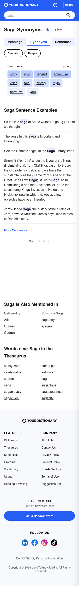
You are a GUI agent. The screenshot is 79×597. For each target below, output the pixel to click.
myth (56, 83)
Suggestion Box (52, 484)
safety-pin (49, 365)
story (13, 74)
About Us (47, 440)
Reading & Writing (15, 484)
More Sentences (15, 230)
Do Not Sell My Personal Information (39, 558)
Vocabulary (11, 469)
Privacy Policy (50, 455)
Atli (6, 319)
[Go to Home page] (21, 4)
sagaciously (12, 391)
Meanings (14, 41)
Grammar (10, 462)
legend (42, 74)
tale (27, 83)
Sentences (63, 41)
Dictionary (10, 440)
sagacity (47, 398)
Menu (69, 5)
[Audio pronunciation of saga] (47, 29)
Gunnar (9, 326)
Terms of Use (50, 476)
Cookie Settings (52, 469)
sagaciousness (52, 391)
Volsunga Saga (53, 313)
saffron (9, 378)
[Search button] (68, 15)
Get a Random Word (39, 516)
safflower (48, 372)
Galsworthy (12, 313)
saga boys (49, 319)
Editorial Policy (51, 462)
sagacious (49, 385)
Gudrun (9, 332)
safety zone (12, 365)
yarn (33, 91)
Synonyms (38, 41)
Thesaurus (11, 447)
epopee (47, 326)
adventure (61, 74)
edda (13, 83)
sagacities (11, 398)
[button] (55, 5)
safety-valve (12, 372)
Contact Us (49, 447)
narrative (16, 91)
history (41, 83)
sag (44, 378)
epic (27, 74)
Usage (8, 476)
